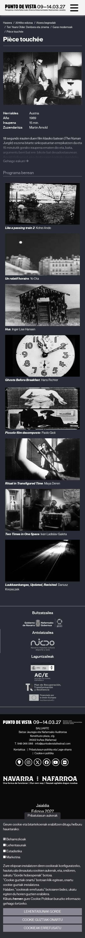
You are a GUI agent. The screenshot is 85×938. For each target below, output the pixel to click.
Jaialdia (42, 805)
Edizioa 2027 (42, 811)
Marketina (13, 857)
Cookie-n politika (44, 753)
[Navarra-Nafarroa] (42, 780)
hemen (18, 899)
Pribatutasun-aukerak (43, 816)
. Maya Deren (32, 483)
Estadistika (14, 851)
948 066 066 (25, 743)
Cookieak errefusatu (42, 928)
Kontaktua (19, 749)
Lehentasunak (16, 845)
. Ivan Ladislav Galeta (36, 534)
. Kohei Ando (28, 228)
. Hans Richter (31, 380)
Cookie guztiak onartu (42, 920)
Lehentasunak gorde (42, 912)
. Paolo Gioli (30, 433)
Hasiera (7, 23)
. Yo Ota (22, 278)
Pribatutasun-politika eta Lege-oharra (50, 749)
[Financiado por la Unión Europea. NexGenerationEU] (42, 697)
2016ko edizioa (24, 23)
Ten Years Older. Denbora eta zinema (28, 27)
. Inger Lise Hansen (20, 329)
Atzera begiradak (46, 23)
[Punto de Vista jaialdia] (35, 10)
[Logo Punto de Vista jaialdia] (42, 722)
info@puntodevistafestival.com (52, 743)
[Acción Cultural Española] (42, 677)
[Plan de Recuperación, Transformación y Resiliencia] (42, 687)
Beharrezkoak (16, 839)
